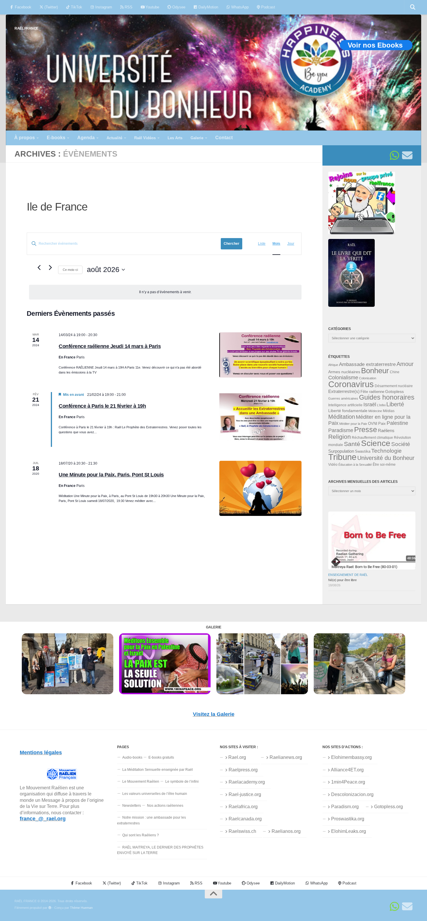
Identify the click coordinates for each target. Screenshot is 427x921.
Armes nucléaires (344, 371)
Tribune (342, 457)
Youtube (151, 7)
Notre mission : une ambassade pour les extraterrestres (151, 820)
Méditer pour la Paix (353, 423)
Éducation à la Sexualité (355, 464)
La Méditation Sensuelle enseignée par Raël (157, 770)
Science (375, 443)
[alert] (165, 292)
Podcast (267, 7)
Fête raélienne (372, 392)
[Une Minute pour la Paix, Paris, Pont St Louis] (260, 488)
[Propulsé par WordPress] (49, 907)
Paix (382, 423)
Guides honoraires (387, 397)
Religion (339, 436)
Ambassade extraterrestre (367, 364)
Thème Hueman (81, 907)
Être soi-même (384, 464)
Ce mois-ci (70, 269)
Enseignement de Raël (348, 574)
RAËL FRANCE (26, 28)
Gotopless (394, 391)
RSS (127, 7)
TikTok (76, 7)
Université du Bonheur (386, 458)
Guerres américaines (343, 398)
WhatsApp (239, 7)
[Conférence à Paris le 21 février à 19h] (260, 419)
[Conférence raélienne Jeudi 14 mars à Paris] (260, 355)
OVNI (372, 424)
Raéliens (386, 430)
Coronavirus (351, 384)
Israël (369, 404)
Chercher (231, 244)
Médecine (375, 411)
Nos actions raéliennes (165, 806)
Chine (394, 372)
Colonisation (367, 378)
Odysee (178, 7)
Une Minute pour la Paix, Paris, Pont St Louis (111, 475)
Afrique (333, 365)
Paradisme (340, 430)
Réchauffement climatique (372, 437)
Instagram (103, 7)
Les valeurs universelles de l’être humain (154, 794)
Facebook (22, 7)
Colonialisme (343, 377)
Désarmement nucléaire (394, 386)
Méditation (341, 417)
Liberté (395, 404)
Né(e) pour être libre (342, 580)
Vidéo (333, 465)
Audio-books (132, 757)
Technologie (386, 451)
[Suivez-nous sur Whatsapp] (394, 155)
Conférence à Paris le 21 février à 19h (102, 406)
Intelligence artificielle (345, 405)
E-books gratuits (161, 757)
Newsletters (131, 806)
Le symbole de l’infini (182, 781)
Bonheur (375, 371)
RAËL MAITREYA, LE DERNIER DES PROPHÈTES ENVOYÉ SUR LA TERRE (160, 850)
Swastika (362, 451)
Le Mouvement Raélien (140, 781)
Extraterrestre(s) (344, 391)
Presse (365, 429)
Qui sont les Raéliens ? (140, 835)
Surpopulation (341, 451)
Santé (352, 443)
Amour (405, 364)
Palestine (397, 423)
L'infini (381, 405)
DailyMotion (207, 7)
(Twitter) (50, 7)
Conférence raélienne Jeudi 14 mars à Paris (110, 346)
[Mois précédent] (38, 267)
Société (400, 444)
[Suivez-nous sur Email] (407, 155)
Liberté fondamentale (347, 410)
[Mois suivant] (50, 267)
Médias (388, 411)
